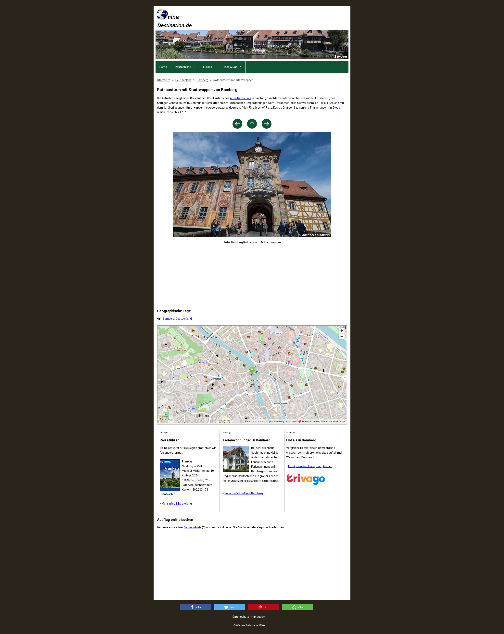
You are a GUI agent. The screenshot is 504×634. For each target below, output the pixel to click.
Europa (207, 66)
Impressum (258, 616)
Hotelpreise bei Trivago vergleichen (310, 466)
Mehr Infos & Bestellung (177, 503)
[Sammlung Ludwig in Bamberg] (266, 127)
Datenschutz (241, 616)
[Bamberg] (252, 127)
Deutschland (183, 66)
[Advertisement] (276, 18)
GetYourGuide (192, 527)
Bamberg (168, 318)
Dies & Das (230, 66)
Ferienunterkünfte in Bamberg (244, 493)
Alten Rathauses (240, 98)
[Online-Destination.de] (174, 26)
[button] (195, 607)
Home (163, 66)
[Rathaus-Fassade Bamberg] (237, 127)
